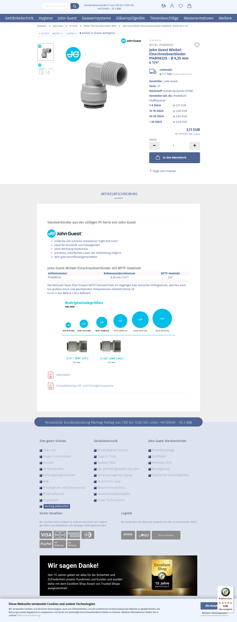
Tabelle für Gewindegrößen (171, 475)
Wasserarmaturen (199, 18)
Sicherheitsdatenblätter (114, 494)
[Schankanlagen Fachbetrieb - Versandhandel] (38, 6)
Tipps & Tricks (106, 456)
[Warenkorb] (189, 6)
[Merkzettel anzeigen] (180, 6)
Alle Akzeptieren (214, 605)
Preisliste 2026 (162, 463)
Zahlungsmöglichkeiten (59, 475)
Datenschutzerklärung (28, 615)
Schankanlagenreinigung (114, 475)
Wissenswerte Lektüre (112, 450)
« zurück (44, 33)
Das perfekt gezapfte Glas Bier (118, 469)
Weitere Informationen (214, 613)
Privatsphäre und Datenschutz (64, 488)
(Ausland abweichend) (182, 74)
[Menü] (231, 588)
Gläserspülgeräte (130, 18)
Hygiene (46, 18)
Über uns (49, 450)
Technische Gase (109, 481)
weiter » (57, 33)
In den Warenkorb (174, 157)
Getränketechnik (19, 18)
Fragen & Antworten (57, 456)
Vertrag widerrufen (57, 506)
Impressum (50, 500)
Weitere (225, 18)
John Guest (67, 18)
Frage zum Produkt (164, 171)
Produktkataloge (163, 450)
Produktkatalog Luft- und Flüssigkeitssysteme (84, 385)
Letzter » (71, 33)
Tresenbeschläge (164, 18)
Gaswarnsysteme (96, 18)
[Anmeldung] (172, 6)
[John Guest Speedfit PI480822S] (100, 79)
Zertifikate (159, 456)
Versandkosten (53, 469)
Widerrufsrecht (53, 494)
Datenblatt (63, 374)
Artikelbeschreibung (118, 194)
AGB (46, 481)
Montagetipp (160, 469)
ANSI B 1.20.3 (71, 293)
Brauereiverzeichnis (111, 488)
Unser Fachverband (111, 500)
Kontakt (48, 463)
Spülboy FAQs (106, 463)
